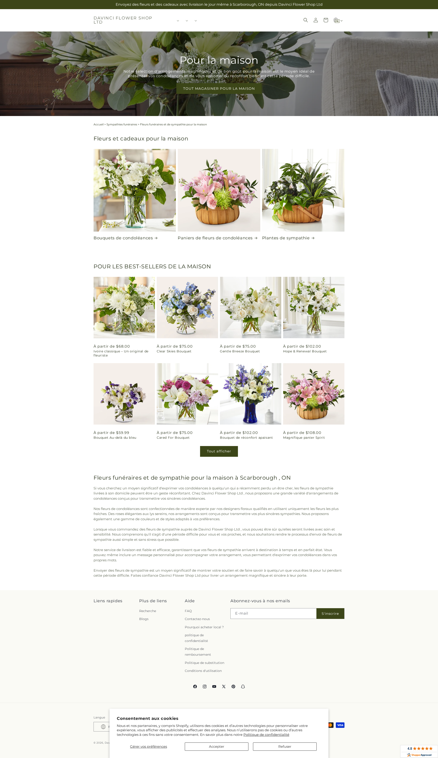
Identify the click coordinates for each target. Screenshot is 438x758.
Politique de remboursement (198, 652)
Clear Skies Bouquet (174, 351)
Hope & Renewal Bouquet (305, 351)
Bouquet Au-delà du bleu (115, 438)
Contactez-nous (197, 619)
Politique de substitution (204, 663)
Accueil (99, 124)
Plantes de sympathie (286, 237)
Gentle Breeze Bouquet (240, 351)
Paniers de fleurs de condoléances (215, 237)
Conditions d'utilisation (203, 671)
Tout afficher (219, 451)
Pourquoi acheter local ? (204, 627)
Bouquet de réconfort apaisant (246, 438)
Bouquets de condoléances (123, 237)
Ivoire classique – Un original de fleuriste (121, 353)
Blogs (144, 619)
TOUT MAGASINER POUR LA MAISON (219, 88)
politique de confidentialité (196, 638)
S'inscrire (330, 613)
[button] (176, 20)
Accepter (216, 746)
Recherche (147, 611)
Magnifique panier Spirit (304, 438)
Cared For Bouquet (173, 438)
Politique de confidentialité (266, 734)
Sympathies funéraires (122, 124)
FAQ (188, 611)
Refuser (284, 746)
